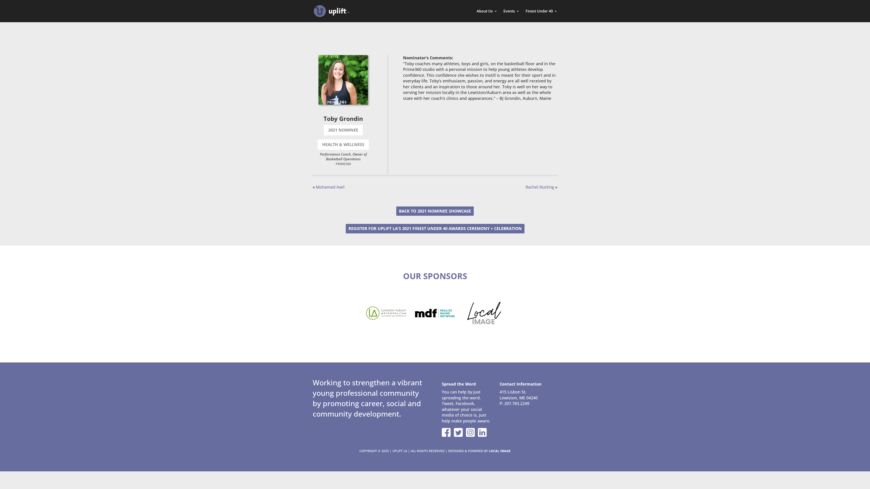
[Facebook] (446, 432)
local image (500, 451)
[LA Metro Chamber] (386, 313)
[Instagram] (470, 432)
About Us (485, 12)
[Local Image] (483, 313)
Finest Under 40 (539, 12)
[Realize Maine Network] (435, 313)
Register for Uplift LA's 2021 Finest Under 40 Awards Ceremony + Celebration (435, 228)
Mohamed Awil (330, 187)
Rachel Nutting (540, 187)
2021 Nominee (432, 211)
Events (509, 12)
